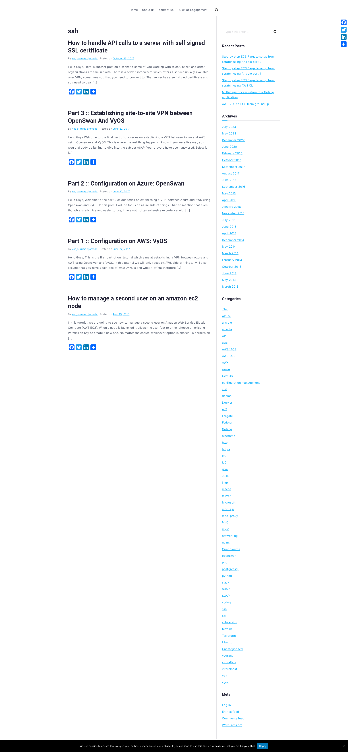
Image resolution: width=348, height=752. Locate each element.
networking (230, 536)
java (225, 469)
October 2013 (231, 266)
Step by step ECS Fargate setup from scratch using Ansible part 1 (248, 70)
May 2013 (229, 280)
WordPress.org (232, 725)
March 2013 (230, 286)
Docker (227, 402)
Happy (262, 746)
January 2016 (231, 206)
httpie (226, 449)
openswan (229, 555)
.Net (225, 309)
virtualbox (229, 662)
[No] (343, 746)
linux (225, 482)
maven (226, 496)
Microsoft (228, 502)
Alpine (226, 316)
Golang (227, 429)
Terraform (229, 635)
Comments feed (233, 718)
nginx (226, 542)
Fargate (227, 416)
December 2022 (233, 140)
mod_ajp (228, 509)
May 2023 (229, 133)
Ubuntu (227, 642)
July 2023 (229, 127)
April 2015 (229, 233)
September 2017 (233, 166)
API (224, 336)
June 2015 (229, 226)
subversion (229, 622)
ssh (224, 609)
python (227, 576)
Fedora (227, 422)
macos (226, 489)
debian (226, 396)
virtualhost (229, 669)
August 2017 (230, 173)
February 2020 (232, 153)
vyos (225, 682)
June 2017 (229, 180)
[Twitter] (343, 29)
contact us (166, 10)
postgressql (230, 569)
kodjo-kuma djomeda (85, 58)
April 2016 (229, 200)
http (225, 442)
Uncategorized (232, 649)
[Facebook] (343, 22)
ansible (227, 322)
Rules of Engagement (193, 10)
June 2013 (229, 273)
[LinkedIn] (343, 37)
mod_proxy (230, 516)
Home (134, 10)
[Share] (343, 44)
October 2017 (231, 160)
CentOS (227, 376)
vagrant (227, 655)
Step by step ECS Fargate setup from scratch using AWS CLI (248, 82)
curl (224, 389)
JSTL (225, 476)
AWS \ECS (229, 349)
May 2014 (229, 246)
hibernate (228, 436)
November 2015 (233, 213)
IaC (224, 456)
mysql (226, 529)
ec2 (224, 409)
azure (226, 369)
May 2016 (229, 193)
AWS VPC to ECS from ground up (245, 104)
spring (226, 602)
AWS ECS (228, 356)
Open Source (231, 549)
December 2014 (233, 240)
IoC (224, 462)
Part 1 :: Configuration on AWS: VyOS (117, 241)
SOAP (226, 589)
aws (224, 342)
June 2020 (229, 146)
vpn (224, 675)
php (224, 562)
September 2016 (233, 186)
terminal (227, 629)
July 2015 (228, 220)
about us (148, 10)
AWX (225, 362)
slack (225, 582)
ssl (224, 616)
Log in (226, 705)
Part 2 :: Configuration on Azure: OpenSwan (126, 183)
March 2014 (230, 253)
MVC (225, 522)
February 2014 (232, 260)
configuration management (241, 382)
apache (227, 329)
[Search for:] (251, 31)
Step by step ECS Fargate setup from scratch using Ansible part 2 (248, 59)
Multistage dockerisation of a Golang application (248, 94)
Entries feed (230, 711)
